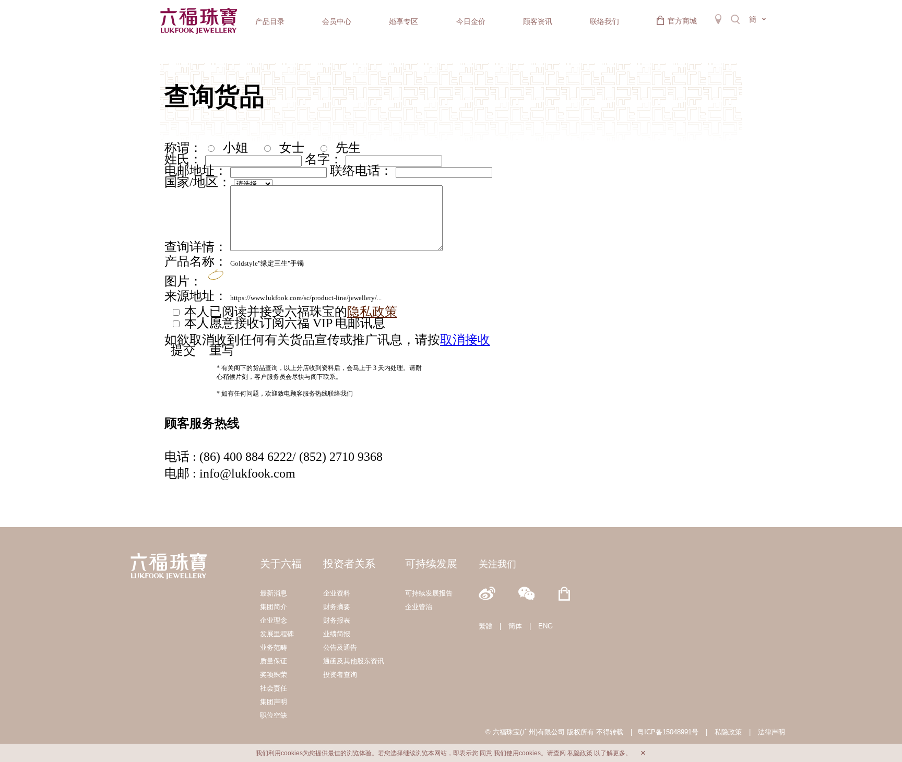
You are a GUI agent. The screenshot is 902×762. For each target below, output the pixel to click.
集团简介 (273, 607)
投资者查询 (340, 674)
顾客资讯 (537, 21)
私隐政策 (728, 732)
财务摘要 (336, 607)
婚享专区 (403, 21)
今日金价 (470, 21)
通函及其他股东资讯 (353, 661)
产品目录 (269, 21)
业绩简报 (336, 634)
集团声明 (273, 702)
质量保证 (273, 661)
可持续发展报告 (429, 593)
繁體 (485, 626)
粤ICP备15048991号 (667, 732)
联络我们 (604, 21)
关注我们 (497, 564)
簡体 (515, 626)
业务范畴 (273, 647)
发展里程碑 (277, 634)
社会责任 (273, 688)
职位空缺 (273, 715)
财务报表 (336, 620)
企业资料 (336, 593)
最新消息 (273, 593)
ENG (545, 626)
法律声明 (771, 732)
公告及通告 (340, 647)
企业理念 (273, 620)
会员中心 (336, 21)
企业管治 (418, 607)
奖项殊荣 (273, 674)
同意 (486, 753)
